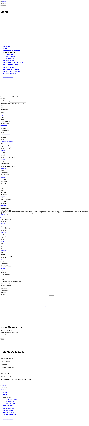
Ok (0, 217)
